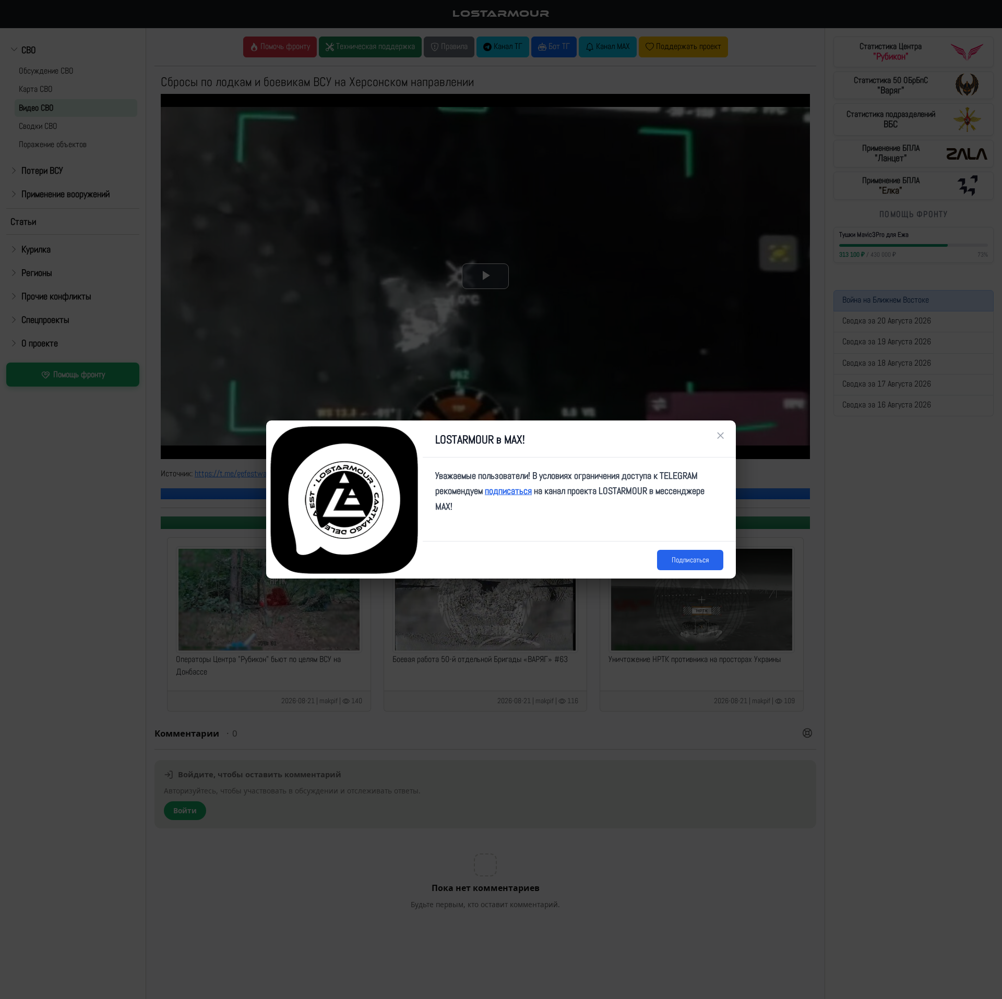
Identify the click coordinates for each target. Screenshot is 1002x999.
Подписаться (690, 559)
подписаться (508, 491)
